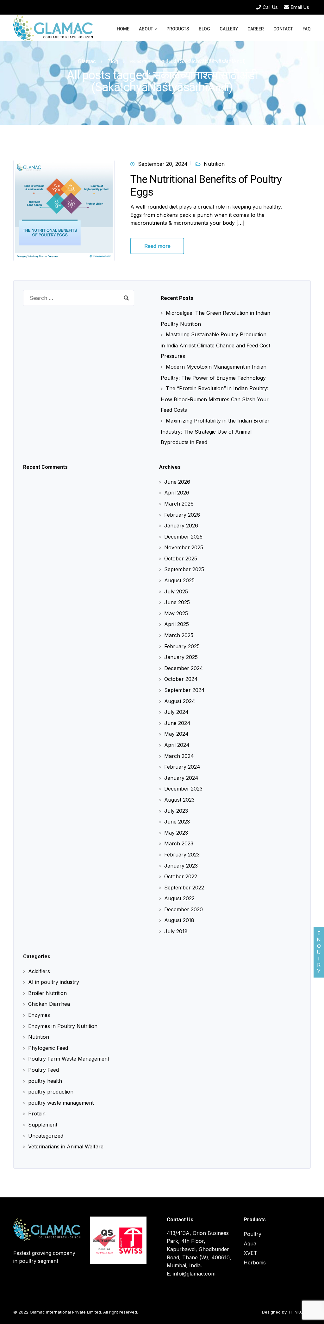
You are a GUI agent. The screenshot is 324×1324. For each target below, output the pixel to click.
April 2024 (177, 745)
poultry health (45, 1081)
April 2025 (176, 624)
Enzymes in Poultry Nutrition (62, 1026)
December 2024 (183, 668)
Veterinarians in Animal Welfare (65, 1146)
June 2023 (177, 821)
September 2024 (184, 690)
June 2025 (177, 602)
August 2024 (179, 701)
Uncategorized (45, 1136)
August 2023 (179, 800)
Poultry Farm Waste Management (68, 1059)
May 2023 (176, 833)
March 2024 (179, 756)
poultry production (50, 1091)
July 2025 (176, 591)
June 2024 (177, 723)
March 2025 (178, 635)
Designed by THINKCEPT (286, 1311)
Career (255, 28)
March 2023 (178, 843)
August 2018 (179, 920)
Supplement (42, 1124)
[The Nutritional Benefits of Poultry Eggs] (64, 210)
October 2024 (181, 679)
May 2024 (176, 734)
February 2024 (182, 767)
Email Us (299, 7)
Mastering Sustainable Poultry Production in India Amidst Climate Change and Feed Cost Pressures (215, 345)
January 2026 (181, 525)
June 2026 (177, 482)
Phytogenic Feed (48, 1048)
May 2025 (176, 613)
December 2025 (183, 536)
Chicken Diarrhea (49, 1004)
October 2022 (180, 876)
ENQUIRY (319, 952)
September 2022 (184, 887)
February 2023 (182, 854)
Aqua (250, 1243)
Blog (204, 28)
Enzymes (39, 1015)
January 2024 (181, 778)
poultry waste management (61, 1103)
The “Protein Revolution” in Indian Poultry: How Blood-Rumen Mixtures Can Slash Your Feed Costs (215, 399)
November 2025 (183, 547)
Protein (37, 1113)
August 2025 (179, 580)
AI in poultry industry (53, 982)
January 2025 (181, 657)
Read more (157, 246)
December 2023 (183, 788)
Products (177, 28)
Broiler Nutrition (47, 993)
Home (123, 28)
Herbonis (255, 1262)
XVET (250, 1253)
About (146, 28)
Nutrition (214, 164)
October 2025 (180, 558)
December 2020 (183, 909)
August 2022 (179, 898)
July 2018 (176, 931)
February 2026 (182, 515)
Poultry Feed (43, 1070)
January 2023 (181, 865)
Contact (283, 28)
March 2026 (179, 504)
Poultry (252, 1234)
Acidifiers (39, 971)
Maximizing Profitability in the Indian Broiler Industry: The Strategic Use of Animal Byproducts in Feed (215, 431)
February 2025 (182, 646)
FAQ (306, 28)
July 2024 (176, 712)
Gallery (229, 28)
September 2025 (184, 569)
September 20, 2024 (163, 164)
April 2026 (176, 492)
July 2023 (176, 811)
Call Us (270, 7)
